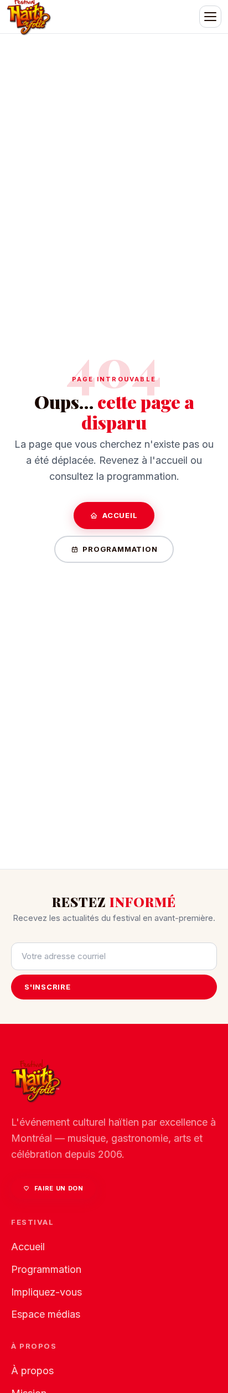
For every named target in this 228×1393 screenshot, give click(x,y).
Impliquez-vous (46, 1292)
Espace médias (45, 1314)
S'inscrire (47, 986)
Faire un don (59, 1188)
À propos (32, 1370)
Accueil (119, 515)
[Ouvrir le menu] (210, 17)
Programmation (119, 549)
